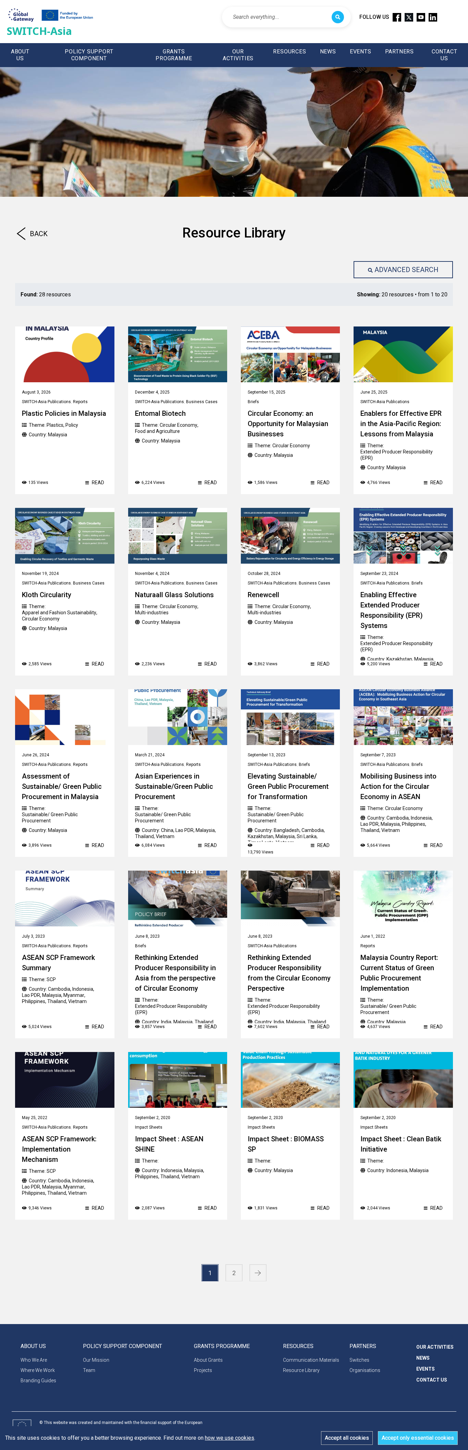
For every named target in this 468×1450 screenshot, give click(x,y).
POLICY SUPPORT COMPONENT (89, 55)
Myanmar (73, 995)
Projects (203, 1370)
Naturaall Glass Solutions (174, 595)
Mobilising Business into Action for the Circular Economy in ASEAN (398, 786)
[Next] (258, 1273)
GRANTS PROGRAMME (174, 55)
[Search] (338, 17)
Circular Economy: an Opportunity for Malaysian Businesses (288, 423)
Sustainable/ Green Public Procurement (50, 817)
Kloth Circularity (46, 595)
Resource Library (301, 1370)
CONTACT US (444, 55)
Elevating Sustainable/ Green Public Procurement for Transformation (288, 786)
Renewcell (263, 595)
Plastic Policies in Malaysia (64, 413)
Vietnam (165, 836)
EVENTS (360, 51)
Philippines (413, 824)
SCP (51, 979)
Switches (359, 1360)
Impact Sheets (148, 1127)
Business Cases (202, 401)
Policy (71, 425)
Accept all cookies (347, 1438)
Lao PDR (184, 830)
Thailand (144, 836)
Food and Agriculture (157, 431)
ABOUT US (20, 55)
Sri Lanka (307, 836)
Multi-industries (152, 612)
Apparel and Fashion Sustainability (59, 612)
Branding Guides (38, 1380)
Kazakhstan (399, 659)
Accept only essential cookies (418, 1438)
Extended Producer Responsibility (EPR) (396, 455)
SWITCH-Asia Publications (46, 401)
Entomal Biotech (160, 413)
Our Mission (96, 1360)
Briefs (253, 401)
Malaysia (57, 434)
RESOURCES (289, 51)
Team (89, 1370)
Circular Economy (178, 425)
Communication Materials (311, 1360)
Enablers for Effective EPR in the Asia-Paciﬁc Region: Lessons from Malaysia (401, 423)
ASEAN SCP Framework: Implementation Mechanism (59, 1149)
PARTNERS (399, 51)
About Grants (208, 1360)
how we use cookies (229, 1438)
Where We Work (38, 1370)
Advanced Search (406, 270)
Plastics (55, 425)
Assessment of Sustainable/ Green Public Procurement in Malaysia (62, 786)
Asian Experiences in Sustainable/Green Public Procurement (174, 786)
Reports (80, 401)
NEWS (328, 51)
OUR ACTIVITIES (238, 55)
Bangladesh (286, 830)
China (167, 830)
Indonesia (421, 818)
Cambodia (312, 830)
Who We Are (34, 1360)
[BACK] (18, 237)
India (166, 1022)
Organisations (364, 1370)
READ (97, 482)
